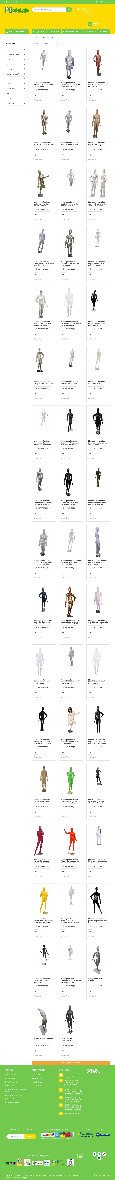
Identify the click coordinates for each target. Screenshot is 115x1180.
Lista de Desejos (37, 1086)
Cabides (10, 59)
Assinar (30, 1136)
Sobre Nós (10, 1086)
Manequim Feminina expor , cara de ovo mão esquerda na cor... (97, 741)
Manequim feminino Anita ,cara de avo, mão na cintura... (98, 84)
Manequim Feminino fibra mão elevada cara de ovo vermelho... (70, 861)
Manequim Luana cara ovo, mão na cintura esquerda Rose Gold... (70, 622)
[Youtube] (104, 1154)
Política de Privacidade (14, 1095)
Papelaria (10, 103)
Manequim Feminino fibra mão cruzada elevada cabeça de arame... (96, 802)
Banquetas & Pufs (13, 74)
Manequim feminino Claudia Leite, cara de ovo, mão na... (70, 264)
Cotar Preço (43, 90)
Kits (8, 93)
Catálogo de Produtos (72, 32)
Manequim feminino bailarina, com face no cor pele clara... (70, 741)
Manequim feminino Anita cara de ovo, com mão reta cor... (43, 144)
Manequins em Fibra (32, 38)
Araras (9, 69)
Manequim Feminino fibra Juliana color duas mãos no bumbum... (70, 801)
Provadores (11, 98)
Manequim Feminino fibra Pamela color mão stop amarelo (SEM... (43, 921)
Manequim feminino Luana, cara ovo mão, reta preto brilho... (70, 502)
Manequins (17, 38)
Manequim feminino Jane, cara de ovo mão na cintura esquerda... (43, 443)
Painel (9, 84)
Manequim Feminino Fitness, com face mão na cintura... (43, 383)
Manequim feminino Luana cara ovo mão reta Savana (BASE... (42, 502)
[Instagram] (99, 1158)
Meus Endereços (37, 1082)
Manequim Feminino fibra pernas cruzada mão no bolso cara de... (71, 921)
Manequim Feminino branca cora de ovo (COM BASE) (42, 682)
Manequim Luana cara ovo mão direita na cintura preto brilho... (43, 622)
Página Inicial (40, 32)
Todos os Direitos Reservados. (102, 1175)
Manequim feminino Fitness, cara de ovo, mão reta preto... (97, 323)
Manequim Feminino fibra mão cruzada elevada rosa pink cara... (42, 862)
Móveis (9, 79)
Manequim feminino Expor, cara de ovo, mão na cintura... (96, 264)
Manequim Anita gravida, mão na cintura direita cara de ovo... (71, 84)
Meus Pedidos (90, 32)
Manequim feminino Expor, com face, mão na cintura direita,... (43, 323)
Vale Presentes (54, 32)
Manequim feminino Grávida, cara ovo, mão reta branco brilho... (98, 622)
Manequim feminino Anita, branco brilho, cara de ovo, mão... (69, 144)
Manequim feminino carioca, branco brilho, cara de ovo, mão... (97, 204)
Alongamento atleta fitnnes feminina (96, 979)
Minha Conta (36, 1075)
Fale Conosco (103, 32)
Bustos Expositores (13, 55)
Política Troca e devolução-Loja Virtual (16, 1090)
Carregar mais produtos (72, 1063)
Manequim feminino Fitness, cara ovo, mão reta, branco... (43, 84)
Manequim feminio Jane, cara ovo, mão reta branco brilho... (71, 562)
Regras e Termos (12, 1099)
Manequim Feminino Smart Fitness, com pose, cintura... (96, 682)
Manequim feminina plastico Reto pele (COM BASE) (42, 801)
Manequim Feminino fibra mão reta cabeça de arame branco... (97, 861)
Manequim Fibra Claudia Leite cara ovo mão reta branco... (98, 562)
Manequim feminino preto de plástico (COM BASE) (98, 921)
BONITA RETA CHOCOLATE (66, 1039)
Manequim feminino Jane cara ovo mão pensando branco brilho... (69, 384)
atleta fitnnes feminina (43, 1038)
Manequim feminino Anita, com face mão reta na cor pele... (97, 144)
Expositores (11, 64)
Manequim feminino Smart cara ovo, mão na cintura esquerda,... (98, 502)
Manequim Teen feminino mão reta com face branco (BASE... (71, 980)
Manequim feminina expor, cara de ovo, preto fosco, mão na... (43, 741)
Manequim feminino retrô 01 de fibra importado (42, 980)
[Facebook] (94, 1154)
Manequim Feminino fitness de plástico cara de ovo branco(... (71, 323)
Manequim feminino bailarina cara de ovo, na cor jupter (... (43, 204)
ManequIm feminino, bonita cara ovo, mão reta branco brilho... (43, 562)
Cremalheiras (11, 89)
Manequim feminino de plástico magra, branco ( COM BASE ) (71, 682)
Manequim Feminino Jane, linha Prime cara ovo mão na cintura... (70, 443)
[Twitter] (99, 1154)
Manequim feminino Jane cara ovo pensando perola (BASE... (96, 384)
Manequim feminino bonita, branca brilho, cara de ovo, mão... (70, 204)
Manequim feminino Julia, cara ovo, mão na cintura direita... (97, 443)
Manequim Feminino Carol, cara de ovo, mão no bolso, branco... (44, 264)
